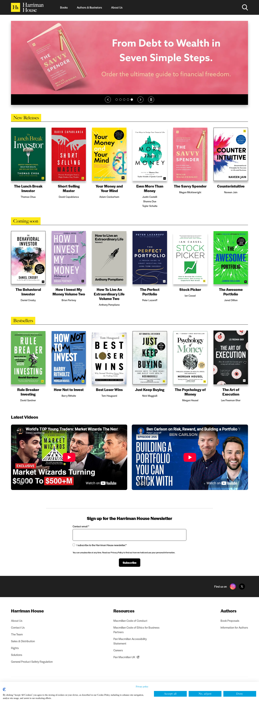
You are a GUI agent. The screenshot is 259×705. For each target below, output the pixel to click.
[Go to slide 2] (120, 105)
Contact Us (18, 632)
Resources (123, 616)
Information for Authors (234, 632)
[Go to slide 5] (132, 105)
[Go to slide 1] (116, 105)
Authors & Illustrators (89, 7)
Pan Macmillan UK (124, 662)
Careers (118, 655)
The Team (17, 639)
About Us (116, 7)
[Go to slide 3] (124, 105)
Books (64, 7)
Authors (228, 616)
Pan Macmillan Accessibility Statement (130, 646)
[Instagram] (233, 592)
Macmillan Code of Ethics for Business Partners (136, 634)
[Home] (27, 7)
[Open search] (245, 7)
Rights (15, 653)
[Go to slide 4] (128, 105)
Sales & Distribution (23, 646)
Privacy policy (142, 686)
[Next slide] (140, 105)
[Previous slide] (108, 105)
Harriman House (27, 616)
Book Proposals (230, 626)
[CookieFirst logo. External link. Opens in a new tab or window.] (4, 689)
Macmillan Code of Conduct (130, 626)
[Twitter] (242, 592)
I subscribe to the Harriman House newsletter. (101, 550)
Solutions (16, 660)
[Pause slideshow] (151, 105)
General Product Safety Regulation (32, 667)
